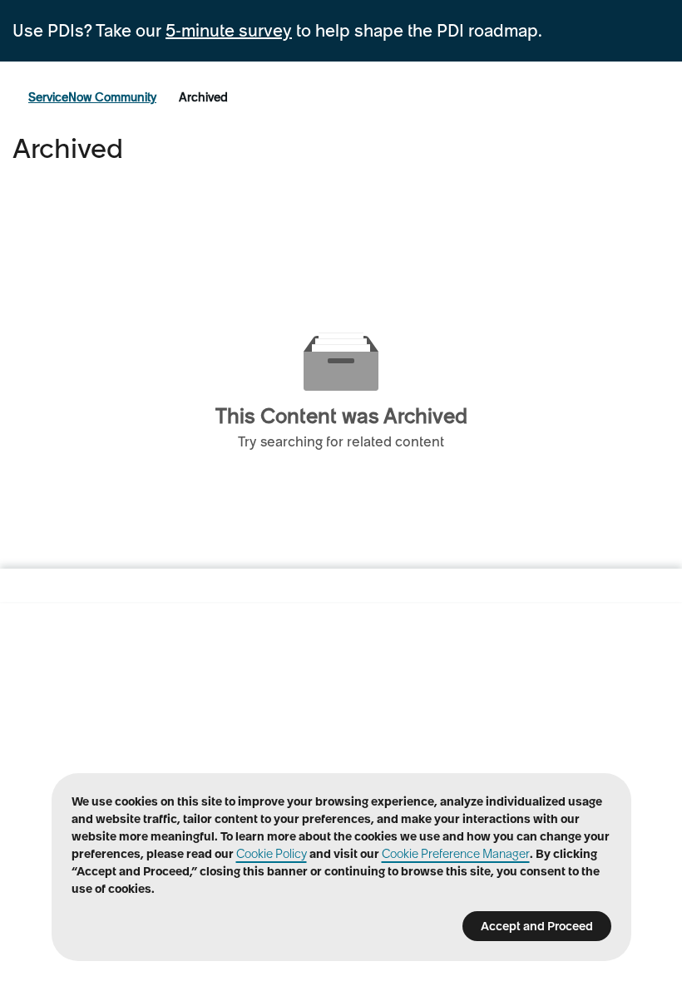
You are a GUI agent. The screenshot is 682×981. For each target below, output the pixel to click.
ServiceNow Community (92, 97)
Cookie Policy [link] (271, 853)
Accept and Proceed (537, 926)
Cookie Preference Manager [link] (456, 853)
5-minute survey (229, 31)
